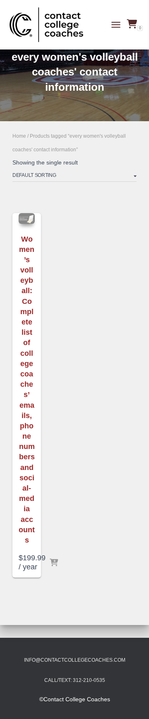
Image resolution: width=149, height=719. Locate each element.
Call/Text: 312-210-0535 (74, 680)
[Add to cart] (54, 563)
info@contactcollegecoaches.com (74, 660)
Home (19, 136)
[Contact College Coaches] (49, 24)
